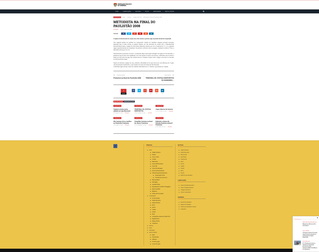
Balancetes (155, 161)
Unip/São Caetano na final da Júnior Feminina (143, 122)
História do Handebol (186, 202)
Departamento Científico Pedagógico (161, 186)
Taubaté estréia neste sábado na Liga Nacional (121, 110)
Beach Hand (184, 154)
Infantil (154, 212)
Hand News (183, 157)
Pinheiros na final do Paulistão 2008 (127, 78)
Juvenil (153, 207)
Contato (154, 159)
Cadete (154, 209)
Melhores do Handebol (186, 175)
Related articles (118, 101)
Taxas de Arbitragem (157, 168)
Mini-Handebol (156, 180)
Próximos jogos (156, 241)
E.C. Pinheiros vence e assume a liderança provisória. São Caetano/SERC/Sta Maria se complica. (310, 246)
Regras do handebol (186, 204)
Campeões (155, 223)
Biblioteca (154, 191)
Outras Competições (186, 192)
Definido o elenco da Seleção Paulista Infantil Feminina (164, 123)
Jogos (153, 234)
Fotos (147, 11)
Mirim (153, 214)
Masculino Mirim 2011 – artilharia (310, 224)
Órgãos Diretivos (156, 152)
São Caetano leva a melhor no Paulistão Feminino (122, 122)
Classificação (155, 237)
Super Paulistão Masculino (187, 185)
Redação (115, 29)
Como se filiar (155, 157)
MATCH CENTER (169, 11)
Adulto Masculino (306, 241)
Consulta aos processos (161, 177)
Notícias (138, 11)
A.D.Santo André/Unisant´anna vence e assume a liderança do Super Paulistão (310, 235)
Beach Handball (156, 189)
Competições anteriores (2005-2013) (310, 222)
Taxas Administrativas (157, 163)
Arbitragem (157, 11)
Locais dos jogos (156, 244)
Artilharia (154, 239)
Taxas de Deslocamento (158, 170)
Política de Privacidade (157, 193)
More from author (129, 101)
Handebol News (156, 184)
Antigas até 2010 (117, 17)
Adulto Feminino (306, 230)
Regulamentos (155, 218)
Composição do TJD (160, 175)
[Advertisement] (125, 181)
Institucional (184, 159)
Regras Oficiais (156, 221)
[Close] (317, 217)
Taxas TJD (154, 166)
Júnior (153, 205)
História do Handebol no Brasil (188, 206)
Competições (127, 11)
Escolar (182, 173)
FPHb (116, 11)
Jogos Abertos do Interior (164, 109)
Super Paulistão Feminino (187, 187)
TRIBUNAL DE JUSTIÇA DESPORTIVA (142, 110)
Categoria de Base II (186, 189)
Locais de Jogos (156, 198)
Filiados (154, 154)
